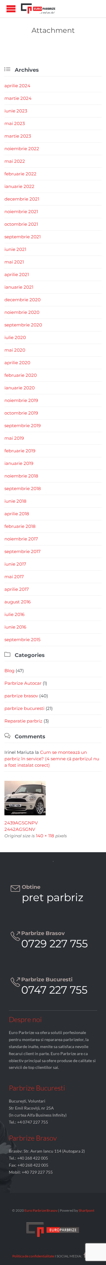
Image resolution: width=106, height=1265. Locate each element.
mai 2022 (14, 161)
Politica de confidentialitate (33, 1256)
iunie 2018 (15, 501)
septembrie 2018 (22, 488)
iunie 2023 (15, 111)
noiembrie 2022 (21, 148)
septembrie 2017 (22, 551)
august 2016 (17, 602)
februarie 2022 (20, 174)
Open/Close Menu (11, 9)
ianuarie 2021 (18, 287)
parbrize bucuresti (24, 708)
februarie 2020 (20, 375)
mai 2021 (14, 262)
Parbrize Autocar (23, 683)
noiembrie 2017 (21, 539)
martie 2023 (17, 136)
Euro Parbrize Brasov (41, 1210)
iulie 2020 (15, 337)
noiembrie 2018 (21, 476)
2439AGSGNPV (21, 823)
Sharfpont (86, 1210)
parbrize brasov (21, 696)
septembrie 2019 (22, 425)
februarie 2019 (19, 450)
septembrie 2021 (22, 236)
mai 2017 (14, 576)
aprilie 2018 (16, 513)
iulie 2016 (14, 614)
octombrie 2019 (21, 413)
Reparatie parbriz (23, 721)
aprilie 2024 (17, 85)
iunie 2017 (15, 564)
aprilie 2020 (17, 362)
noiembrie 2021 (21, 211)
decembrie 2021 (21, 199)
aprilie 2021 (16, 274)
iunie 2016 (15, 627)
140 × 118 (45, 835)
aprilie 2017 (16, 589)
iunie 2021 (15, 249)
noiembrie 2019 (21, 400)
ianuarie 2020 (19, 388)
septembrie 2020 (23, 325)
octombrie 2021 (21, 224)
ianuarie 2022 (19, 186)
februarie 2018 (20, 526)
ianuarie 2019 (18, 463)
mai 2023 (14, 123)
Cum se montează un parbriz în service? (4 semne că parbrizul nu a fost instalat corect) (51, 758)
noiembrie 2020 (21, 312)
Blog (9, 670)
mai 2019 (14, 438)
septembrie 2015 (22, 639)
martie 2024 (18, 98)
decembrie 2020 (22, 299)
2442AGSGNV (19, 829)
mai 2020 (14, 350)
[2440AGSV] (53, 798)
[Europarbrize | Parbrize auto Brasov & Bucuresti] (38, 8)
